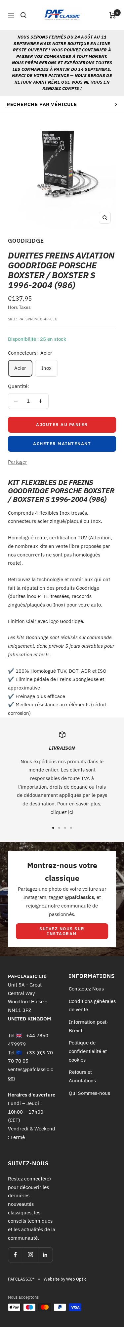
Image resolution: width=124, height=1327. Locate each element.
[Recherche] (23, 15)
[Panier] (112, 15)
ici (70, 812)
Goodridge (26, 240)
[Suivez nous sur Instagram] (30, 1254)
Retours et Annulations (82, 1076)
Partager (17, 462)
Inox (46, 368)
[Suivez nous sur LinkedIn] (45, 1254)
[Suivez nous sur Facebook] (15, 1254)
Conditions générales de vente (92, 1005)
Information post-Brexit (88, 1026)
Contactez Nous (86, 989)
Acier (20, 368)
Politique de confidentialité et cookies (88, 1051)
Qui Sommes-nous (89, 1093)
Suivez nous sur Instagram (62, 931)
